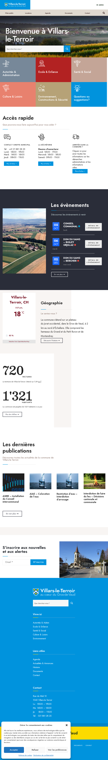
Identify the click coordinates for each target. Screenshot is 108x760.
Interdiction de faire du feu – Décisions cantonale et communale (94, 498)
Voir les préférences (57, 749)
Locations (28, 13)
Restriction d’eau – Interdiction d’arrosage (67, 496)
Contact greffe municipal (17, 145)
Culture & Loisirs (12, 97)
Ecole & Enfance (48, 72)
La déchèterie (45, 145)
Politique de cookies (25, 755)
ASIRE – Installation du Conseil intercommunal (13, 499)
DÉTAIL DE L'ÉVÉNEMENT (93, 227)
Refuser (35, 749)
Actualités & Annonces (43, 663)
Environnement (39, 638)
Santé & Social (82, 72)
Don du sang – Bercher (71, 259)
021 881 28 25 (44, 715)
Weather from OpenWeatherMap (19, 341)
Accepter (14, 749)
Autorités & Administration (11, 73)
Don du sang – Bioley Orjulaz (71, 242)
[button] (66, 725)
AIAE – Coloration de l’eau (40, 495)
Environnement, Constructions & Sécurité (53, 98)
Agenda (47, 13)
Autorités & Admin (41, 622)
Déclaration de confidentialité (43, 755)
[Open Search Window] (103, 12)
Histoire (36, 667)
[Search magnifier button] (67, 49)
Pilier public (9, 13)
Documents (69, 13)
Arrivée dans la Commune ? (80, 146)
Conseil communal (70, 225)
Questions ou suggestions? (82, 98)
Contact (87, 13)
